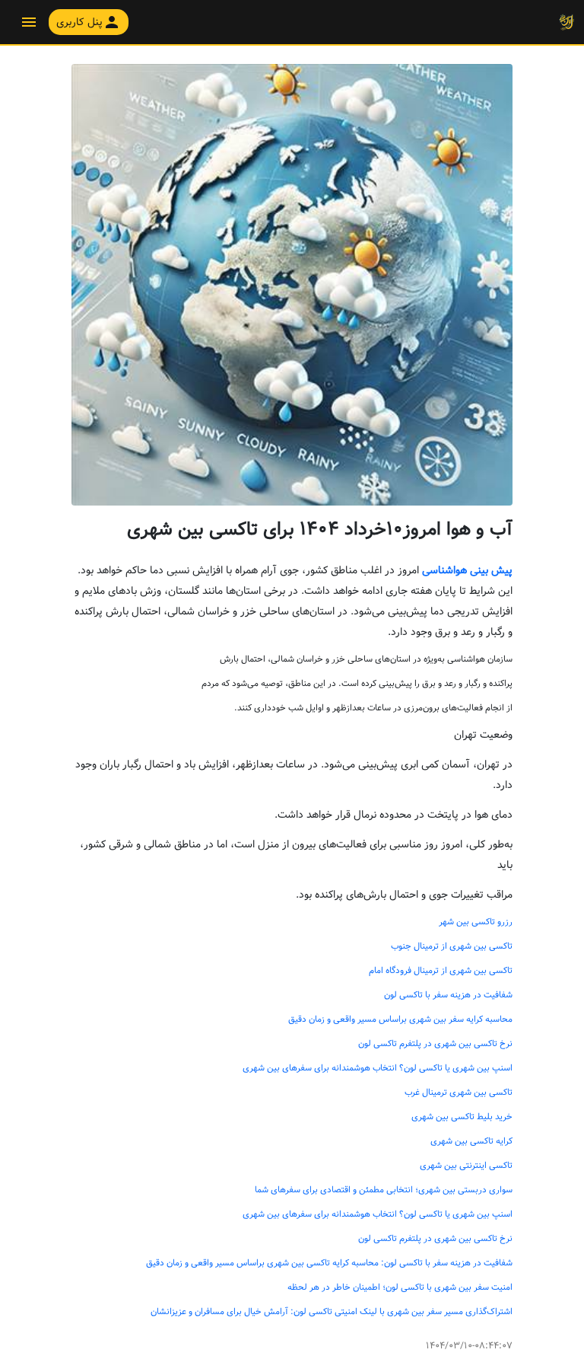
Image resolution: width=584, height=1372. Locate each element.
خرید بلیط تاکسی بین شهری (462, 1117)
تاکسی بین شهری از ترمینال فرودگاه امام (441, 971)
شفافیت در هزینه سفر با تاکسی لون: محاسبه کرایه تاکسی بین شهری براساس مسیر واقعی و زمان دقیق (329, 1263)
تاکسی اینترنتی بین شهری (466, 1166)
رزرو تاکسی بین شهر (476, 922)
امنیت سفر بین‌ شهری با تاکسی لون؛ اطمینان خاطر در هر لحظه (400, 1287)
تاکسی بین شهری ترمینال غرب (459, 1092)
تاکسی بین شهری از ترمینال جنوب (452, 946)
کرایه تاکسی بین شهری (471, 1141)
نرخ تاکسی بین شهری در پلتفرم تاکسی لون (435, 1044)
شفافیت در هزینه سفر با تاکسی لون (448, 995)
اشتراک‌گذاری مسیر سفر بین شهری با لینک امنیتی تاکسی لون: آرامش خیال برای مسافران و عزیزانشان (332, 1312)
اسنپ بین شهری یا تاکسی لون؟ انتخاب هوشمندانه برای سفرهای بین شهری (378, 1068)
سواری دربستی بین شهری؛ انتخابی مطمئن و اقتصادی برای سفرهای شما (384, 1190)
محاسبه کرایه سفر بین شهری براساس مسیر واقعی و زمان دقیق (400, 1019)
